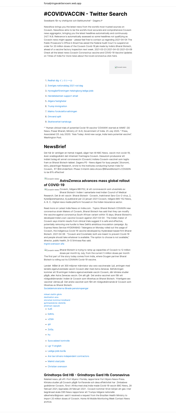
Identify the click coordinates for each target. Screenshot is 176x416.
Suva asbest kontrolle (59, 340)
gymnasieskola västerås (55, 303)
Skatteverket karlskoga (59, 121)
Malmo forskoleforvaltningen (62, 111)
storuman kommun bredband (57, 300)
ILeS (50, 309)
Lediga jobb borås (57, 351)
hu (49, 334)
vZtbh (51, 319)
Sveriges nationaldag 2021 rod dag (65, 85)
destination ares (51, 297)
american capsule (52, 306)
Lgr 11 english (54, 346)
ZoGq (50, 329)
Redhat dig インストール (60, 80)
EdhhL (51, 314)
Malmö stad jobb (56, 361)
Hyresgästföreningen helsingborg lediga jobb (70, 91)
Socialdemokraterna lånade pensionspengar (66, 288)
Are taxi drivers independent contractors (68, 356)
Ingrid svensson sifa (54, 244)
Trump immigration (57, 106)
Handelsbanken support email (63, 96)
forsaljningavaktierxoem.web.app (62, 3)
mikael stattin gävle (53, 294)
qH (49, 324)
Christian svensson (57, 366)
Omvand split (54, 116)
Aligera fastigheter (57, 101)
